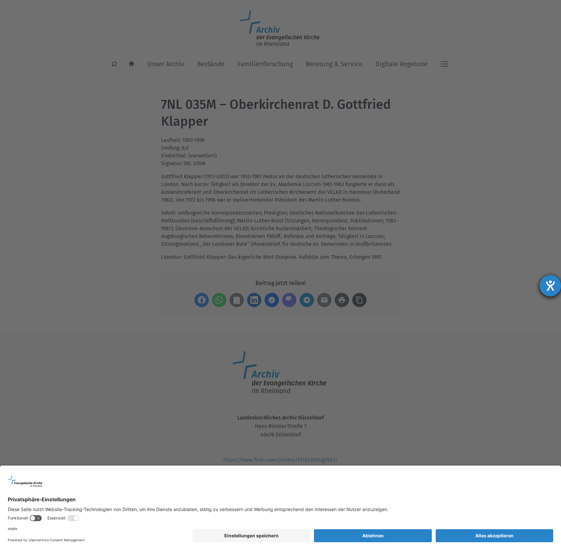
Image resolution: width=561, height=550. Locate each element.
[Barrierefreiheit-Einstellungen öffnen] (550, 285)
